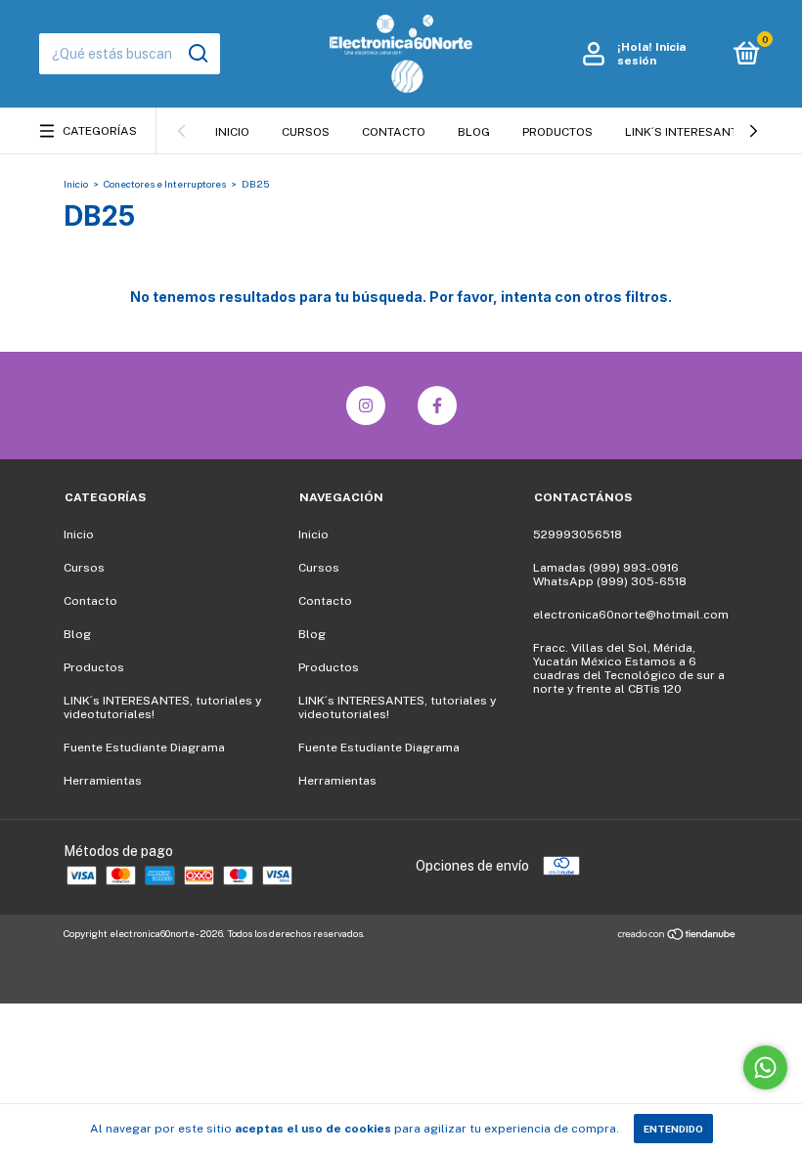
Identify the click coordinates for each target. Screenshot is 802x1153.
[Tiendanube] (677, 936)
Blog (474, 132)
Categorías (100, 131)
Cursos (306, 132)
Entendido (673, 1128)
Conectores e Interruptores (165, 184)
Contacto (393, 132)
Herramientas (103, 781)
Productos (557, 132)
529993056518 (577, 534)
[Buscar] (197, 53)
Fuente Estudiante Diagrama (144, 747)
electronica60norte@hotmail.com (631, 614)
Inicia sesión (651, 53)
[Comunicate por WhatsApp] (765, 1067)
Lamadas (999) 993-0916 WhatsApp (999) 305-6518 (610, 574)
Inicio (232, 132)
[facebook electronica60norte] (437, 405)
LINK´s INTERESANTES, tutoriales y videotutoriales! (162, 707)
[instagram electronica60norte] (365, 405)
